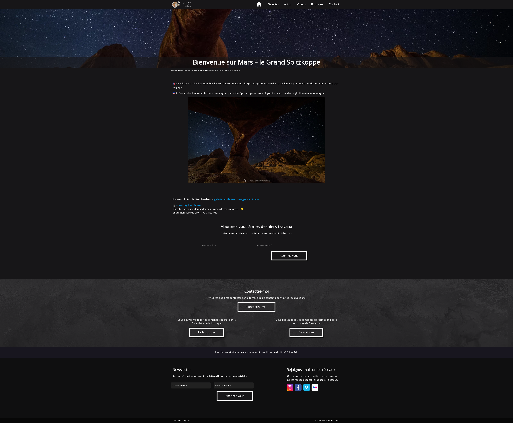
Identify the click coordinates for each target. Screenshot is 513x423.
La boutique (206, 332)
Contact (334, 4)
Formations (306, 332)
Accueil (174, 70)
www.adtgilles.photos (188, 205)
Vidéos (301, 4)
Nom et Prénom (179, 385)
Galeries (273, 4)
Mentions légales (182, 420)
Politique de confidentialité (327, 420)
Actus (288, 4)
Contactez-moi (256, 307)
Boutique (317, 4)
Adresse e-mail (223, 385)
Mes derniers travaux (189, 70)
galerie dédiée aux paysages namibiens (236, 199)
